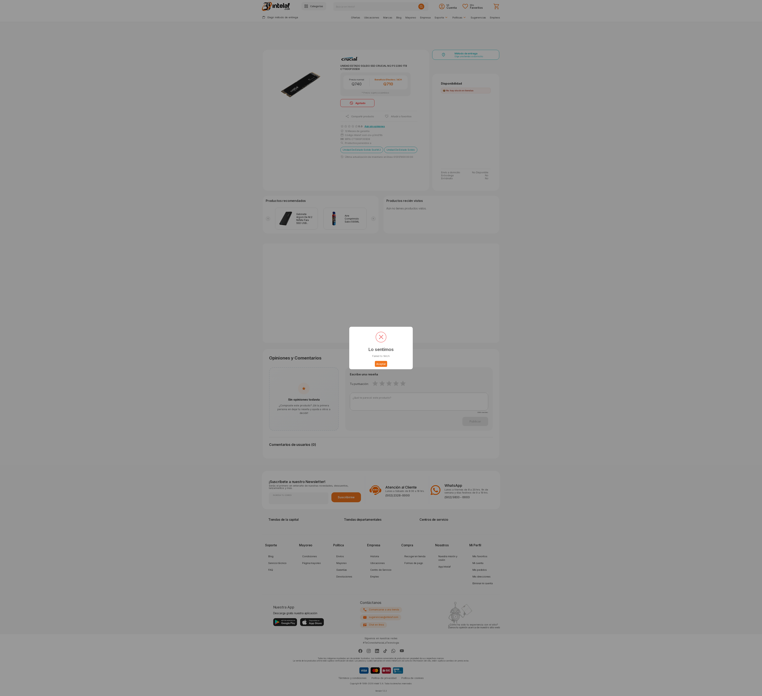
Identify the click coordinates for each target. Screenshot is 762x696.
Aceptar (381, 363)
